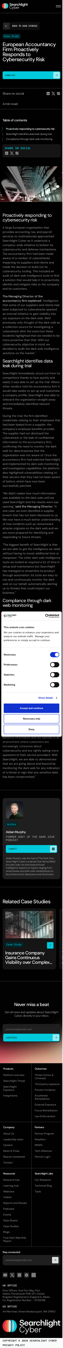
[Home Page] (17, 6)
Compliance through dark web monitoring (29, 139)
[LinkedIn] (19, 1275)
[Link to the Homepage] (31, 1327)
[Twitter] (12, 1275)
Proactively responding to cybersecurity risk (30, 128)
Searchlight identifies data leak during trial (29, 134)
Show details (45, 697)
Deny (31, 729)
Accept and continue (31, 708)
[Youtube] (5, 1275)
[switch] (54, 664)
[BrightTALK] (33, 1275)
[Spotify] (26, 1275)
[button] (58, 6)
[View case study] (29, 938)
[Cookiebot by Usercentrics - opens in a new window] (45, 616)
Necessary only (31, 718)
